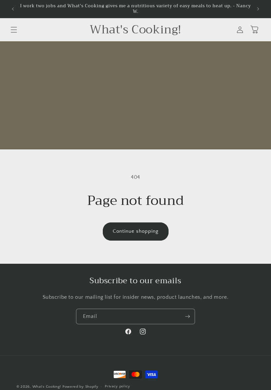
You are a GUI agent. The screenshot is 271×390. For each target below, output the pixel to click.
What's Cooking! (46, 387)
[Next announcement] (258, 9)
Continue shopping (136, 231)
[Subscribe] (187, 316)
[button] (14, 29)
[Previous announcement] (13, 9)
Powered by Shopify (80, 387)
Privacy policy (117, 386)
